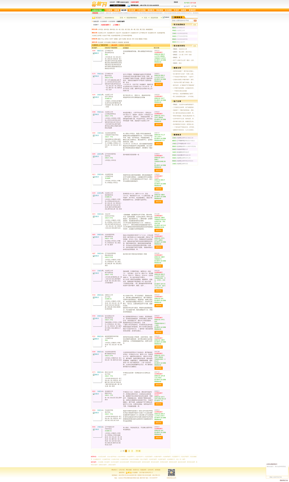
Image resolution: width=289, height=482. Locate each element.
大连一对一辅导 (180, 459)
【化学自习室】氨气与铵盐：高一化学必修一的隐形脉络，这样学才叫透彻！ (184, 82)
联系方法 (136, 470)
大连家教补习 (171, 459)
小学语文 (100, 29)
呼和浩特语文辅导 (135, 462)
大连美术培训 (115, 459)
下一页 (138, 451)
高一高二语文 (135, 29)
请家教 (116, 10)
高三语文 (142, 29)
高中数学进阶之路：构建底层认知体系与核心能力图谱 (184, 121)
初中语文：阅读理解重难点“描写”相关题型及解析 (184, 93)
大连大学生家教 (134, 459)
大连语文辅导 (102, 456)
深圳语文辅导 (146, 462)
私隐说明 (143, 470)
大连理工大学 (102, 33)
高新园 (141, 39)
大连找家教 (111, 21)
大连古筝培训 (121, 456)
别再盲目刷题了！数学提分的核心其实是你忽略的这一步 (184, 71)
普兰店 (129, 39)
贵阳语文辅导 (173, 462)
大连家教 (108, 10)
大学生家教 (141, 10)
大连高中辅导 (162, 459)
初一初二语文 (120, 29)
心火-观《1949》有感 (185, 54)
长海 (136, 39)
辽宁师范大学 (143, 33)
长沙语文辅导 (115, 462)
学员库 (176, 10)
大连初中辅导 (153, 459)
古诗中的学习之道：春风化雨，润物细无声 (184, 118)
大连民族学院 (161, 33)
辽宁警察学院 (178, 140)
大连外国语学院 (115, 35)
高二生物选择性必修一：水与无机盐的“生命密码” (184, 96)
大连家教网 (103, 21)
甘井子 (111, 39)
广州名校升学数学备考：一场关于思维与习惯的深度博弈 (184, 77)
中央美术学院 (178, 149)
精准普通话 (149, 29)
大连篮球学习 (130, 456)
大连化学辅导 (185, 456)
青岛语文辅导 (155, 462)
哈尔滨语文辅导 (124, 462)
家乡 (180, 63)
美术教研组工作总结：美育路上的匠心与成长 (184, 124)
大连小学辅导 (144, 459)
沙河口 (107, 39)
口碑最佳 (121, 45)
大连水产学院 (106, 35)
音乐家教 (168, 10)
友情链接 (157, 470)
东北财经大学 (152, 33)
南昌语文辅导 (182, 462)
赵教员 (175, 52)
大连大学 (118, 33)
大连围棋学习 (176, 456)
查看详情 (158, 65)
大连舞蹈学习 (97, 459)
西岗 (99, 39)
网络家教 (159, 10)
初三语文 (127, 29)
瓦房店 (124, 39)
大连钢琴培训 (106, 459)
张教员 (175, 63)
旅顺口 (116, 39)
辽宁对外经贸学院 (126, 35)
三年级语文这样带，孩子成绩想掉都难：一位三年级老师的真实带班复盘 (184, 107)
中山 (102, 39)
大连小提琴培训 (112, 456)
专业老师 (132, 10)
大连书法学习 (139, 456)
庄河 (133, 39)
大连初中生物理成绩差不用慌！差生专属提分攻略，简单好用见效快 (187, 104)
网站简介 (114, 470)
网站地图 (128, 470)
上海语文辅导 (112, 465)
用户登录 (187, 3)
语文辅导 (107, 462)
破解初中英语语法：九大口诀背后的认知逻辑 (184, 130)
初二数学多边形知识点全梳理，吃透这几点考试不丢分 (184, 113)
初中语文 (106, 29)
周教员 (175, 49)
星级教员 (151, 10)
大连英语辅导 (148, 456)
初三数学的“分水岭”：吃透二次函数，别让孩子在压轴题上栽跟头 (184, 74)
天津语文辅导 (164, 462)
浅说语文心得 (183, 49)
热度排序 (127, 45)
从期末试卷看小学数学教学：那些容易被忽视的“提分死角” (184, 79)
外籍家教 (120, 42)
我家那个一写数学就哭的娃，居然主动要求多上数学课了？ (184, 110)
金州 (120, 39)
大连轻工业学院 (96, 35)
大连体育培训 (124, 459)
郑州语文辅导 (191, 462)
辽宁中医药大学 (179, 143)
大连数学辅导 (158, 456)
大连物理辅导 (167, 456)
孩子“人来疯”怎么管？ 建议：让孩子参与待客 (184, 60)
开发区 (145, 39)
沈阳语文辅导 (103, 465)
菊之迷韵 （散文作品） (186, 52)
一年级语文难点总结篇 (180, 91)
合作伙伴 (150, 470)
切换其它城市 (124, 2)
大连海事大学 (111, 33)
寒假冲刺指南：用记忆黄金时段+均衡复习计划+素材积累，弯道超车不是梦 (184, 116)
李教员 (175, 104)
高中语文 (112, 29)
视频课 (176, 2)
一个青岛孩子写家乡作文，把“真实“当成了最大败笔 (184, 127)
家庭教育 (192, 10)
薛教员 (175, 54)
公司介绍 (121, 470)
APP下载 (193, 6)
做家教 (183, 10)
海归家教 (126, 42)
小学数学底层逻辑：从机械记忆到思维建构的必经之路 (184, 88)
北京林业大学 (178, 146)
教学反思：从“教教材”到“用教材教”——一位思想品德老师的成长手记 (184, 85)
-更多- (195, 25)
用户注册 (193, 3)
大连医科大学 (134, 33)
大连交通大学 (126, 33)
